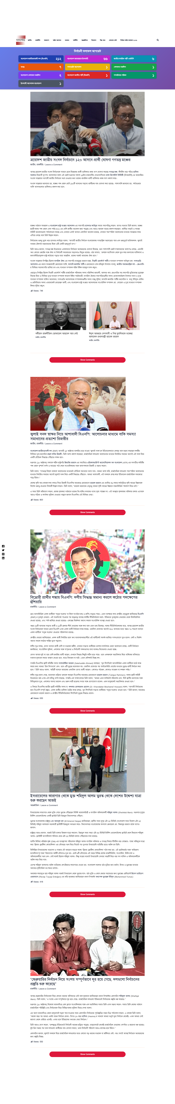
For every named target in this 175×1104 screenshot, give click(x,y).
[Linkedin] (3, 558)
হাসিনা (84, 1016)
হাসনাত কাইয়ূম (91, 225)
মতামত (67, 40)
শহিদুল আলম (112, 812)
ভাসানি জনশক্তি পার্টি (76, 264)
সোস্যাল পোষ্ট (113, 40)
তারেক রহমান (95, 483)
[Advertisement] (87, 16)
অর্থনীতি (75, 40)
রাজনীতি (37, 40)
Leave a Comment (53, 164)
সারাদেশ (46, 40)
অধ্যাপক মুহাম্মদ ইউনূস (105, 877)
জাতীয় (30, 40)
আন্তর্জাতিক (84, 40)
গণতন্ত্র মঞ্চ (113, 172)
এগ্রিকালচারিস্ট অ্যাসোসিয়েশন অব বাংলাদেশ (104, 462)
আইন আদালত (57, 40)
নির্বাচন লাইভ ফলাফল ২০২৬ (128, 40)
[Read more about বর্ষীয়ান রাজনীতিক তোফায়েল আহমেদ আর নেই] (60, 315)
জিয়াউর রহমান (70, 462)
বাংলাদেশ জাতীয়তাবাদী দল (41, 451)
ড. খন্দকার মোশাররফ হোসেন (77, 687)
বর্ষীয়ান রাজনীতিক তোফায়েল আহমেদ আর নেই (56, 333)
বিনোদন (93, 40)
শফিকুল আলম (124, 996)
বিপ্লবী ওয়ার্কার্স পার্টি (100, 261)
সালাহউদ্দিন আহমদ (66, 663)
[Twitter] (3, 550)
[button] (158, 40)
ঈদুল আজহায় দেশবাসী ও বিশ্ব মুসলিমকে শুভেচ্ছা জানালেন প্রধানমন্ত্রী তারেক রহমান (111, 335)
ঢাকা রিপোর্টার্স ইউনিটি (114, 175)
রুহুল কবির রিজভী (55, 454)
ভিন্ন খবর (102, 40)
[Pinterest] (3, 554)
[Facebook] (3, 546)
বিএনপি (141, 614)
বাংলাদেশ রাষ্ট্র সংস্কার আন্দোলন (62, 225)
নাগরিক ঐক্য (59, 261)
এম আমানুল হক (57, 821)
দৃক (49, 841)
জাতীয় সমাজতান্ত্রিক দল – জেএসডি (130, 264)
